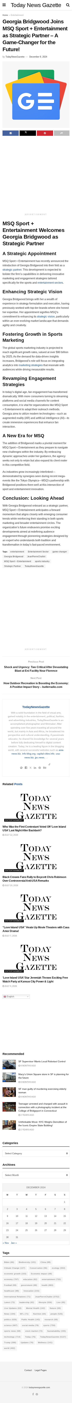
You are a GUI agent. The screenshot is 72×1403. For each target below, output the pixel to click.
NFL (24, 1314)
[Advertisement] (36, 175)
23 (7, 1230)
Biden (9, 1262)
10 (17, 1216)
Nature (55, 1308)
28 (55, 1230)
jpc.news (39, 757)
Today (30, 1337)
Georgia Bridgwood (13, 556)
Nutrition (39, 1314)
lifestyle (45, 1302)
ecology (58, 1268)
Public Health (30, 1320)
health (47, 1285)
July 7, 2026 (10, 936)
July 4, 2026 (10, 986)
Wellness (45, 1343)
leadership (26, 1302)
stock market (34, 1331)
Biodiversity (27, 1262)
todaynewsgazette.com (39, 1387)
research (51, 1320)
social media (30, 1325)
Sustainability (56, 1331)
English (10, 996)
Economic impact (41, 1274)
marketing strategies (31, 365)
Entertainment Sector (38, 552)
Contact (28, 1370)
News (9, 1314)
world (9, 1348)
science (11, 1325)
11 (26, 1216)
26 (36, 1230)
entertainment (17, 552)
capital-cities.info (45, 753)
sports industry (42, 561)
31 (17, 1237)
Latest (9, 1302)
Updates (27, 1343)
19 (36, 1223)
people (57, 1314)
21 (55, 1223)
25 (26, 1230)
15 (64, 1216)
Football (10, 1285)
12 (36, 1216)
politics (10, 1320)
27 (45, 1230)
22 (64, 1223)
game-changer (60, 552)
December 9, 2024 (38, 56)
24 (17, 1230)
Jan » (14, 1243)
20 (45, 1223)
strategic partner (12, 269)
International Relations (17, 1297)
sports (49, 1325)
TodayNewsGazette (15, 56)
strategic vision (46, 316)
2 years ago (27, 1115)
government (29, 1285)
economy (11, 1279)
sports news (12, 1331)
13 (45, 1216)
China (46, 1262)
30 (7, 1237)
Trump (10, 1343)
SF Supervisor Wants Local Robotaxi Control (41, 1061)
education (30, 1279)
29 (64, 1230)
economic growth (15, 1274)
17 (17, 1223)
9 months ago (28, 1066)
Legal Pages (41, 1370)
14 (55, 1216)
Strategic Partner (12, 566)
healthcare (11, 1291)
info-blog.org (28, 753)
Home (5, 15)
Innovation (32, 1291)
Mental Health (35, 1308)
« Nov (6, 1243)
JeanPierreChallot (36, 556)
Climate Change (14, 1268)
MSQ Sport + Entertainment (17, 561)
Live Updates (13, 1308)
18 (26, 1223)
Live (61, 1302)
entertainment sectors (50, 282)
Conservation (38, 1268)
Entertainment (17, 15)
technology (12, 1337)
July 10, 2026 (11, 885)
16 (7, 1223)
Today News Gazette (36, 5)
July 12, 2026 (11, 835)
